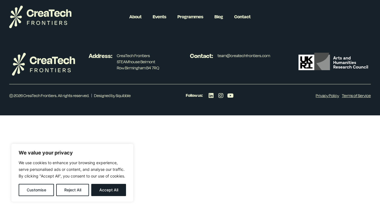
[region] (72, 173)
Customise (36, 189)
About (135, 16)
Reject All (72, 189)
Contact (242, 16)
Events (159, 16)
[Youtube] (230, 95)
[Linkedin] (211, 95)
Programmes (190, 16)
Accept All (108, 189)
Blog (218, 16)
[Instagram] (221, 95)
